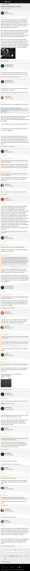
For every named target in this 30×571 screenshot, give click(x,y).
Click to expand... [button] (15, 266)
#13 (28, 398)
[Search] (28, 1)
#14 (28, 413)
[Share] (27, 17)
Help (17, 567)
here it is (3, 350)
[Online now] (3, 489)
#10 (28, 317)
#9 (28, 291)
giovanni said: (5, 245)
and (9, 308)
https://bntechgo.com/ (6, 415)
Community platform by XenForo (12, 569)
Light (3, 565)
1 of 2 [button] (11, 549)
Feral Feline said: (5, 171)
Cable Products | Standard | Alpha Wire (11, 108)
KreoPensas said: (5, 436)
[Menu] (2, 1)
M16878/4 (10, 207)
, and (11, 76)
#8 (28, 242)
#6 (28, 189)
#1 (28, 17)
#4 (28, 101)
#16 (28, 458)
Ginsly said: (4, 334)
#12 (28, 359)
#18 (28, 492)
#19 (28, 514)
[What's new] (25, 1)
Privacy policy (12, 567)
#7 (28, 203)
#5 (28, 155)
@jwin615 (3, 530)
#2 (28, 70)
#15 (28, 433)
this (6, 280)
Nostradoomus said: (6, 158)
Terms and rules (4, 567)
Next (15, 549)
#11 (28, 331)
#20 (28, 526)
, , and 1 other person (15, 92)
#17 (28, 473)
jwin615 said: (4, 255)
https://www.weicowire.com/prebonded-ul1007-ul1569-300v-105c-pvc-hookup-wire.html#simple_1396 (15, 117)
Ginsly (3, 8)
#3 (28, 86)
